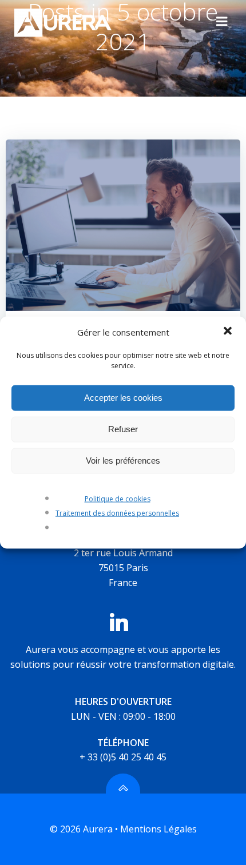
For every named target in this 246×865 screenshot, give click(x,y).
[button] (228, 331)
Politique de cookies (117, 498)
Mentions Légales (158, 829)
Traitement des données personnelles (117, 513)
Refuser (123, 429)
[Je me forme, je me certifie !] (123, 224)
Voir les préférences (123, 460)
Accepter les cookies (123, 397)
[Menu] (222, 21)
